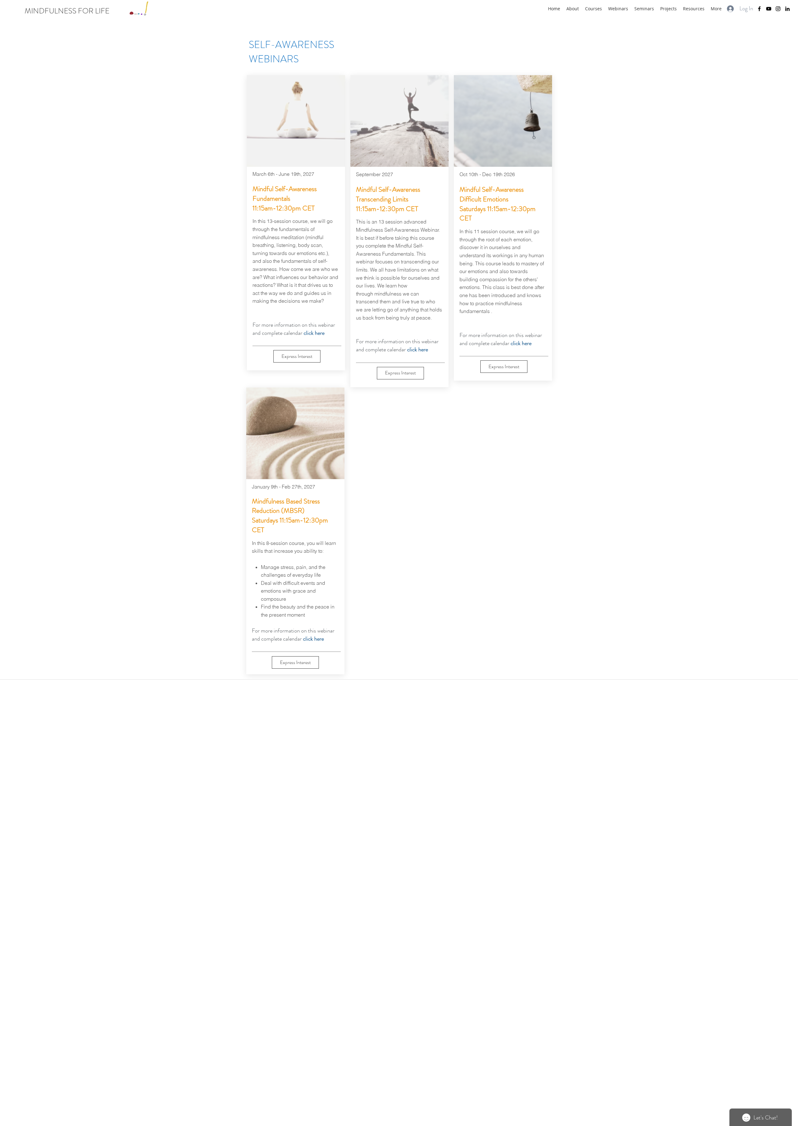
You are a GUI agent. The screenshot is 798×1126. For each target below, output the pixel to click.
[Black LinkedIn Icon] (787, 9)
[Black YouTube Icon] (769, 9)
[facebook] (759, 9)
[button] (296, 356)
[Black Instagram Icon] (778, 9)
